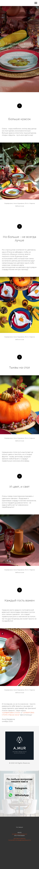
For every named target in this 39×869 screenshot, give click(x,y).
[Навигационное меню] (35, 3)
